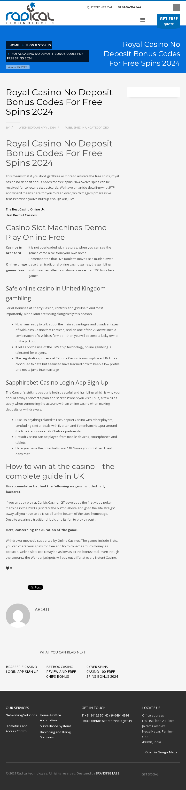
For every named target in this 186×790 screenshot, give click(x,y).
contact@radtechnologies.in (111, 720)
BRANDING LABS (107, 773)
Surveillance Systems (55, 726)
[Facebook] (150, 7)
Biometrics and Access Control (17, 728)
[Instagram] (157, 7)
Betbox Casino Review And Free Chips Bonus (61, 671)
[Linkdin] (164, 7)
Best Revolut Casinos (21, 215)
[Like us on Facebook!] (162, 774)
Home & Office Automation (50, 717)
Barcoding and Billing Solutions (55, 734)
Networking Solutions (21, 715)
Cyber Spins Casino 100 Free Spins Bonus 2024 (102, 671)
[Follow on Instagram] (169, 774)
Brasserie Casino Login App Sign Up (22, 669)
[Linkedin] (176, 774)
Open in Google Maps (161, 752)
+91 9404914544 (128, 7)
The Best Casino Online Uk (25, 209)
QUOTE (169, 21)
